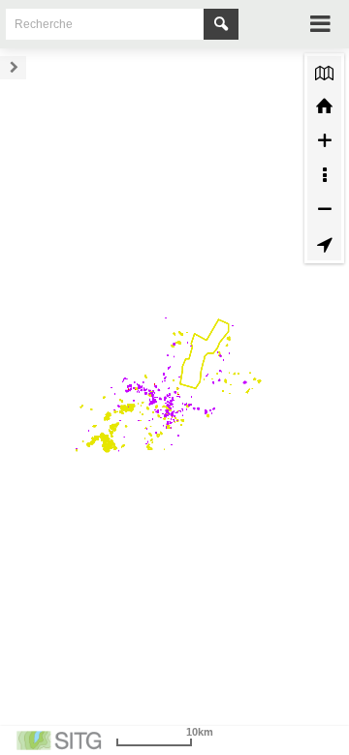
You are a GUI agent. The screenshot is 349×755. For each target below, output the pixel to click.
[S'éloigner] (324, 209)
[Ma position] (324, 243)
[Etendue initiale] (324, 107)
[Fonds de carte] (324, 73)
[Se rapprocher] (324, 141)
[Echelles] (324, 175)
